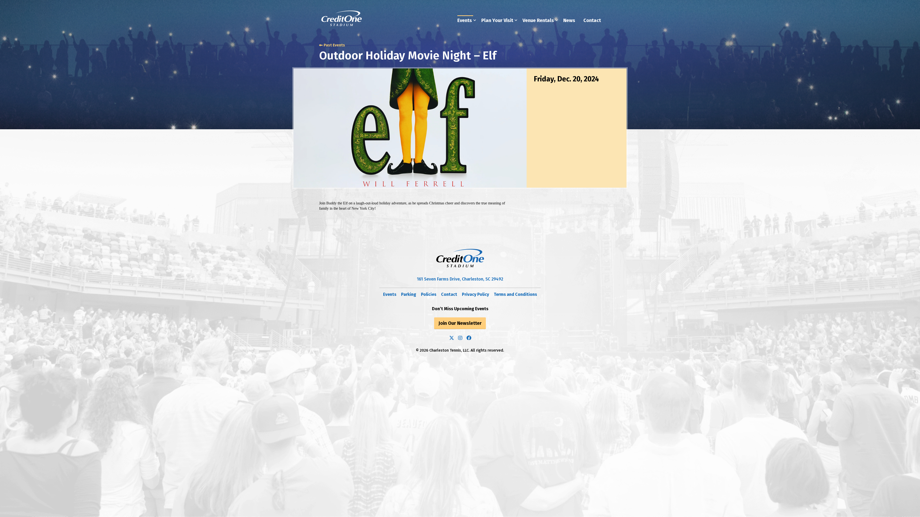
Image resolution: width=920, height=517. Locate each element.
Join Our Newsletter (460, 323)
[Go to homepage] (341, 18)
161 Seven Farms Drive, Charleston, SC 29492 (460, 279)
